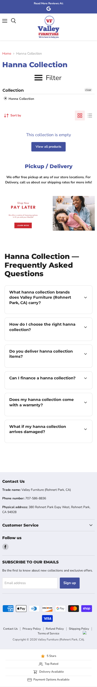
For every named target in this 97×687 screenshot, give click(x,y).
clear (88, 90)
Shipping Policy (79, 629)
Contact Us (10, 629)
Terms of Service (48, 633)
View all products (48, 147)
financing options (41, 388)
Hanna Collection (21, 99)
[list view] (90, 115)
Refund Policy (55, 629)
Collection (13, 90)
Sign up (69, 582)
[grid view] (80, 115)
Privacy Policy (32, 629)
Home (6, 54)
